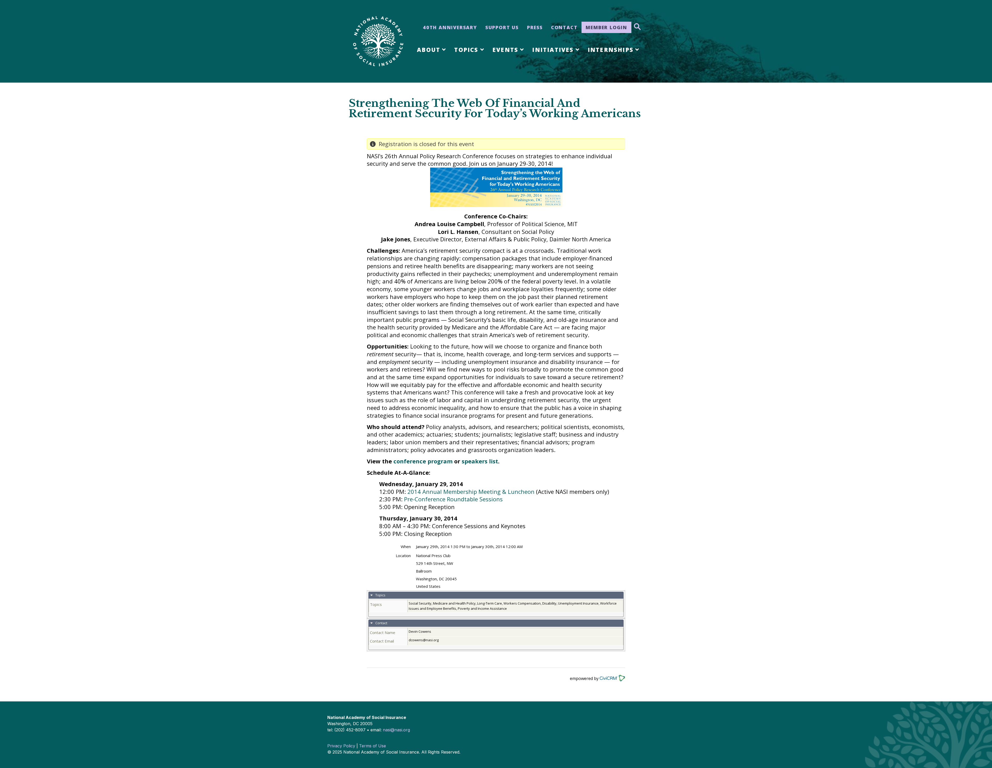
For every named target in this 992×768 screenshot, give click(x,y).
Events (505, 49)
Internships (610, 49)
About (428, 49)
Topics (466, 49)
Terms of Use (372, 745)
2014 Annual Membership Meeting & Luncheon (470, 491)
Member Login (606, 27)
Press (535, 27)
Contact (564, 27)
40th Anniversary (450, 27)
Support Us (502, 27)
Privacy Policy (341, 745)
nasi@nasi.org (396, 729)
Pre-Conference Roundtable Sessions (453, 499)
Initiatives (553, 49)
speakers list (480, 461)
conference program (423, 461)
